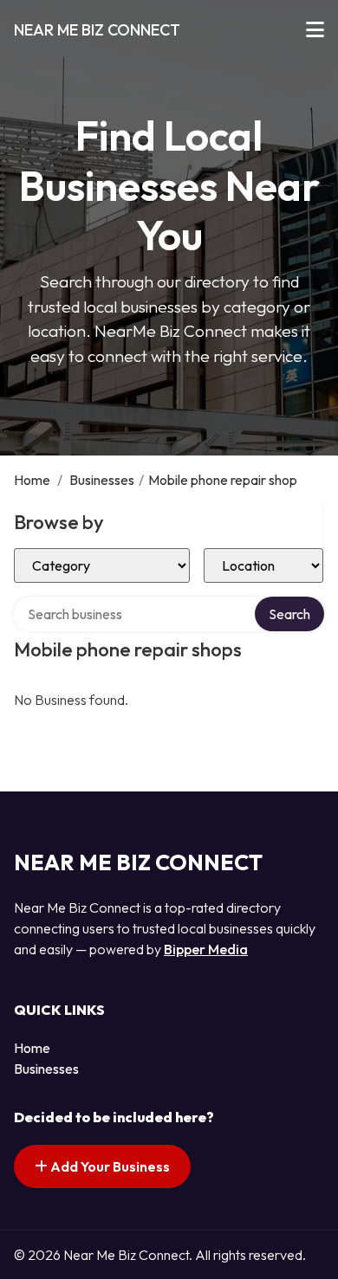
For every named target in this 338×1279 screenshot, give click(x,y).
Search (289, 614)
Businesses (101, 479)
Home (32, 479)
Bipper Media (206, 949)
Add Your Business (109, 1166)
